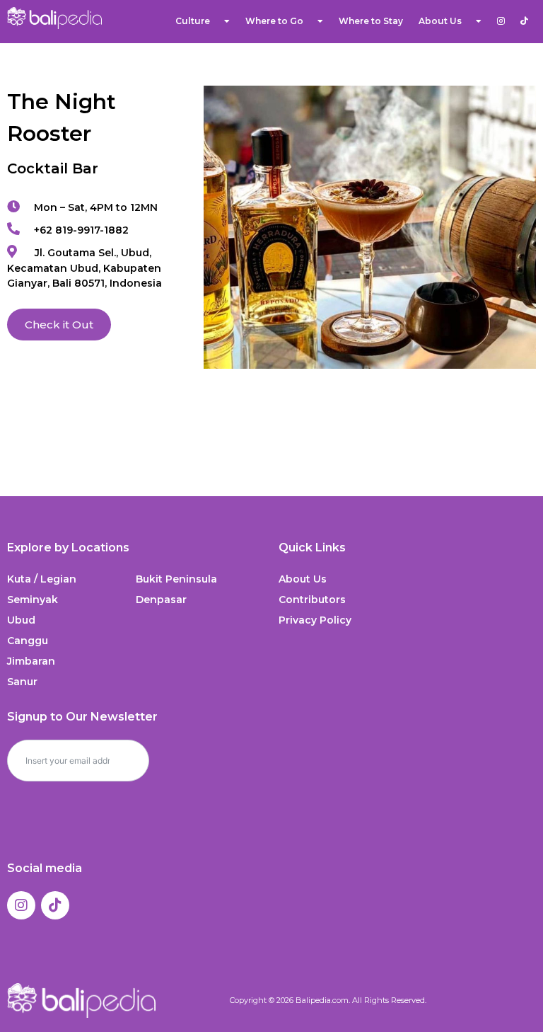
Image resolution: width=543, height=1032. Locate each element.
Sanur (22, 681)
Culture (192, 21)
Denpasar (161, 599)
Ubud (21, 620)
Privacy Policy (315, 620)
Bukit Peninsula (176, 579)
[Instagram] (21, 905)
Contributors (312, 599)
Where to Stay (371, 21)
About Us (303, 579)
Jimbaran (31, 661)
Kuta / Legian (41, 579)
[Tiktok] (55, 905)
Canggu (27, 640)
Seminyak (32, 599)
